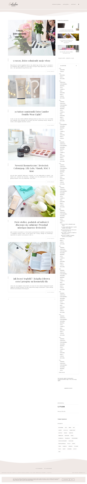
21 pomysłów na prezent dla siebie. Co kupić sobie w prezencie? (66, 41)
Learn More (65, 479)
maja (61, 91)
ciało (66, 427)
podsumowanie (74, 438)
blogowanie (60, 427)
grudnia (62, 101)
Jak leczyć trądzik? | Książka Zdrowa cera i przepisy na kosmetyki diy (31, 280)
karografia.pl (82, 472)
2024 (60, 80)
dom (74, 427)
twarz (59, 446)
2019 (60, 186)
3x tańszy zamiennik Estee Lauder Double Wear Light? (32, 113)
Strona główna (56, 4)
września (62, 106)
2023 (60, 100)
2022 (60, 123)
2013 (60, 337)
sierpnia (62, 85)
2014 (60, 314)
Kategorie (66, 4)
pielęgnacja (67, 438)
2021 (60, 140)
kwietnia (62, 69)
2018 (60, 209)
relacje (68, 443)
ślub (59, 451)
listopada (62, 82)
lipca (61, 87)
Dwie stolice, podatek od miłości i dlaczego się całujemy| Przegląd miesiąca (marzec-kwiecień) (31, 225)
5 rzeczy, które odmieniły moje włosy (31, 60)
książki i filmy (72, 430)
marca (61, 77)
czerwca (62, 89)
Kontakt (73, 4)
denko (70, 427)
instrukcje (66, 430)
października (63, 84)
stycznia (62, 78)
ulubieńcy (65, 446)
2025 (60, 73)
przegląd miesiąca (62, 443)
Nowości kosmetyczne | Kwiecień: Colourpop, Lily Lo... (68, 230)
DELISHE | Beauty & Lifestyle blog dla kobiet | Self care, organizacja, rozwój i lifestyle (29, 472)
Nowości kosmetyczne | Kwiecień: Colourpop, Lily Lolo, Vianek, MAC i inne (32, 168)
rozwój (73, 443)
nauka (72, 435)
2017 (60, 246)
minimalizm (60, 435)
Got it (72, 479)
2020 (60, 163)
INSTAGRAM (49, 468)
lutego (62, 71)
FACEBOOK (39, 468)
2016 (60, 268)
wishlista (70, 446)
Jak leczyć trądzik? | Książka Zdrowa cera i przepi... (67, 236)
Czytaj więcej (50, 71)
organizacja (60, 438)
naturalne (67, 435)
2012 (60, 360)
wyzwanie (76, 446)
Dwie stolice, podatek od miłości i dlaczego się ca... (68, 233)
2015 (60, 291)
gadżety (60, 430)
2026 (60, 68)
